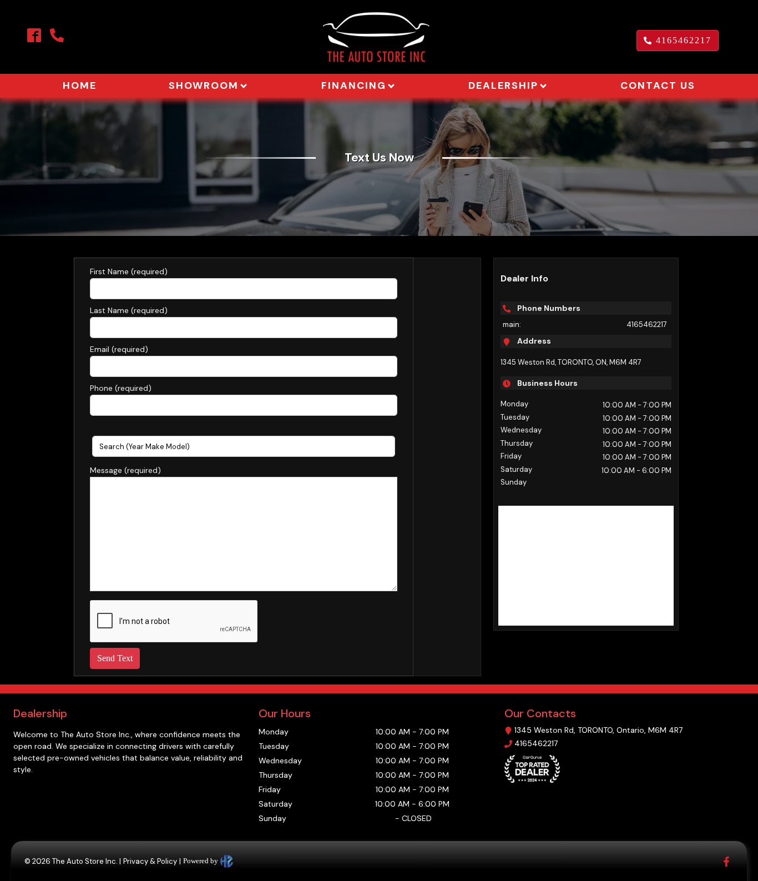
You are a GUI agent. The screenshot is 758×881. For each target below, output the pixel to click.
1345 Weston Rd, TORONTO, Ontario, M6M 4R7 (598, 730)
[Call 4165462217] (55, 35)
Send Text (115, 658)
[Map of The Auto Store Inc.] (586, 565)
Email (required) (119, 349)
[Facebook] (34, 35)
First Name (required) (129, 271)
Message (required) (125, 470)
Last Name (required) (129, 310)
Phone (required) (120, 388)
